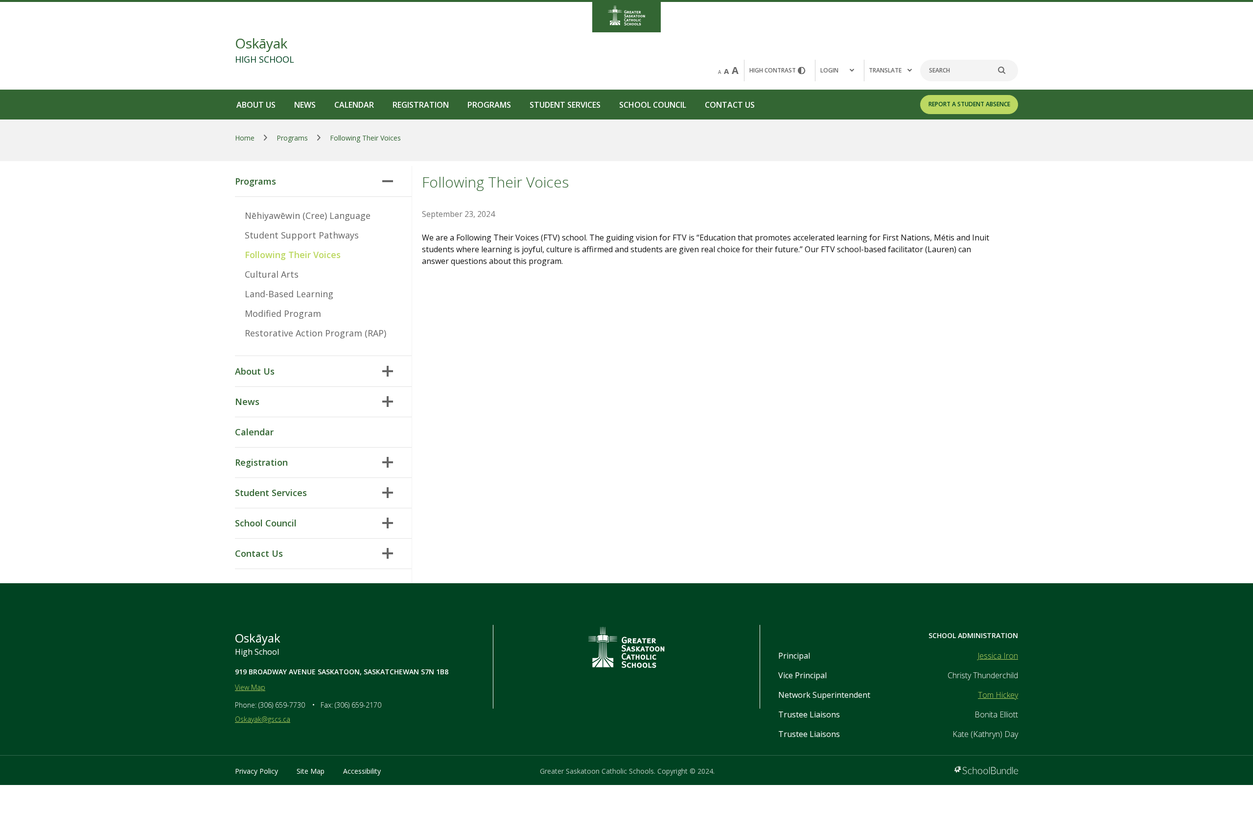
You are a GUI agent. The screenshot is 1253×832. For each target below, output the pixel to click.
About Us (256, 104)
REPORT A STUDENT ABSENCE (969, 104)
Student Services (565, 104)
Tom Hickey (998, 694)
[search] (1007, 70)
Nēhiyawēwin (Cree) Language (308, 215)
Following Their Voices (293, 255)
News (305, 104)
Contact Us (730, 104)
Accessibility (362, 771)
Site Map (311, 771)
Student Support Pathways (302, 235)
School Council (652, 104)
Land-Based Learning (289, 294)
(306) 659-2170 (358, 705)
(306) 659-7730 (281, 705)
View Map (250, 687)
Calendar (354, 104)
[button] (839, 70)
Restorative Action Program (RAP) (315, 333)
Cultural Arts (272, 274)
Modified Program (283, 313)
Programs (489, 104)
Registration (421, 104)
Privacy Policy (256, 771)
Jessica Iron (997, 655)
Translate (885, 70)
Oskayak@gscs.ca (262, 719)
